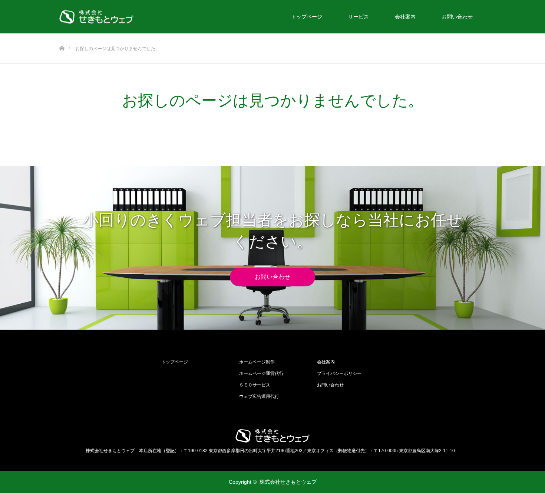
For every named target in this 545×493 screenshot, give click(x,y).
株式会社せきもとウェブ (288, 482)
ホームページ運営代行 (261, 373)
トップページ (306, 17)
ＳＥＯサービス (254, 385)
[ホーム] (61, 36)
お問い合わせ (457, 17)
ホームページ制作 (257, 362)
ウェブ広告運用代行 (259, 396)
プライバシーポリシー (339, 373)
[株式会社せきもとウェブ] (96, 17)
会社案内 (405, 17)
